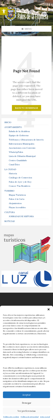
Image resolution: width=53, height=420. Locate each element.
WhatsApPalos (16, 152)
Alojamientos (15, 203)
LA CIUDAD (10, 169)
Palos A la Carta (16, 199)
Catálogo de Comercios (20, 177)
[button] (4, 11)
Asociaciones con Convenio (22, 148)
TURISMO (9, 191)
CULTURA (9, 212)
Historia (13, 173)
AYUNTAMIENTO (13, 127)
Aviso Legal (45, 417)
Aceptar (26, 394)
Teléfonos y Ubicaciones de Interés (26, 139)
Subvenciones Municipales (21, 143)
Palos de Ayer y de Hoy (20, 182)
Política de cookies (11, 417)
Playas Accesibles (17, 207)
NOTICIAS (9, 221)
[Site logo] (26, 20)
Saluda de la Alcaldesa (19, 131)
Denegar (26, 402)
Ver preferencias (26, 411)
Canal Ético (14, 164)
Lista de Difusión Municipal (22, 156)
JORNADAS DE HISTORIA (21, 216)
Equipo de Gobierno (19, 135)
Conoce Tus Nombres (19, 186)
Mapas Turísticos (17, 195)
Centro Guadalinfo (18, 160)
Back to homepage (26, 108)
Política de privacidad (30, 417)
